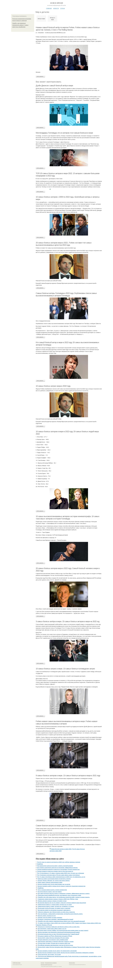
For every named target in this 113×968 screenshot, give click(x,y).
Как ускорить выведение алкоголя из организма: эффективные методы (57, 867)
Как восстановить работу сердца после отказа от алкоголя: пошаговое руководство (61, 886)
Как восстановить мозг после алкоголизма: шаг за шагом (54, 884)
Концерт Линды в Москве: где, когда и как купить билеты (54, 880)
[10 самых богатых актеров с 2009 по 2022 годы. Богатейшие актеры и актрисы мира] (69, 225)
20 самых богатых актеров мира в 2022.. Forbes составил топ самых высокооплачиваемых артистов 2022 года (63, 244)
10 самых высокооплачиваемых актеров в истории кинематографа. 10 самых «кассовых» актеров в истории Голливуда (67, 517)
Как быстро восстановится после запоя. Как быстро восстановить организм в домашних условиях (66, 952)
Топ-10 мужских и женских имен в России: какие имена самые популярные (58, 875)
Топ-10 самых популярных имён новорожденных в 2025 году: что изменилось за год (61, 877)
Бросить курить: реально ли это (47, 915)
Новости (56, 8)
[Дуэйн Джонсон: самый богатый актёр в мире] (69, 115)
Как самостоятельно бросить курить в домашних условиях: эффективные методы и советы (64, 893)
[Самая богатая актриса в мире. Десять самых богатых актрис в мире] (69, 850)
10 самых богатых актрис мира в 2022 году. (53, 386)
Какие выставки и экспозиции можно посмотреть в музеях (54, 879)
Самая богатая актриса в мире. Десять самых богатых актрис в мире (64, 825)
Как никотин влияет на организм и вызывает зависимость (54, 910)
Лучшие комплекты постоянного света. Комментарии (53, 940)
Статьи (62, 8)
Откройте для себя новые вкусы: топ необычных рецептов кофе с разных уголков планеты (64, 897)
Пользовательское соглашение (51, 962)
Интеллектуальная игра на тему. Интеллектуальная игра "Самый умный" (58, 934)
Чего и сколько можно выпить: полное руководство (52, 890)
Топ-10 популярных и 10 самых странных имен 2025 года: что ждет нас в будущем (60, 873)
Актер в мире (41, 18)
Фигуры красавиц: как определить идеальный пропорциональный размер (59, 932)
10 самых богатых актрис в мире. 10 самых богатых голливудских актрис (65, 668)
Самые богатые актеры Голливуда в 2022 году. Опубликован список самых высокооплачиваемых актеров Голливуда (66, 294)
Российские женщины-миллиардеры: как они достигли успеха (55, 945)
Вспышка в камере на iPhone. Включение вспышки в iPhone (55, 936)
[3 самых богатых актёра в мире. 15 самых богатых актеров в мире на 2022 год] (69, 650)
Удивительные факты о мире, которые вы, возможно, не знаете (56, 906)
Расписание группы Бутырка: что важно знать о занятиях (54, 908)
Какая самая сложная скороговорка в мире (50, 882)
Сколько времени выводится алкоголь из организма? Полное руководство (58, 869)
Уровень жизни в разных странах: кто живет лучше (52, 901)
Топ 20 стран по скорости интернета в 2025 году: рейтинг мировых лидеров (58, 862)
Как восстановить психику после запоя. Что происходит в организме (57, 951)
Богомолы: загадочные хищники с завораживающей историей (55, 919)
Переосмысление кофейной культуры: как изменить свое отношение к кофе (59, 895)
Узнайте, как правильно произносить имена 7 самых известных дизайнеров (20, 25)
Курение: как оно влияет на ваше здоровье (50, 917)
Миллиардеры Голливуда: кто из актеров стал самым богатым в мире (64, 133)
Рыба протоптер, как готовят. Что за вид (49, 954)
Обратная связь (72, 962)
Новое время (56, 3)
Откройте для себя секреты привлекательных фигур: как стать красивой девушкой (61, 921)
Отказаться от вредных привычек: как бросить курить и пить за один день (58, 927)
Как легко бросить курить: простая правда (50, 891)
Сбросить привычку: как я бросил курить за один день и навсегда (56, 912)
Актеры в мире (52, 18)
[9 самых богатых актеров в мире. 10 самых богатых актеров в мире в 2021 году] (69, 805)
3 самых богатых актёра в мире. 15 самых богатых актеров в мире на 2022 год (67, 621)
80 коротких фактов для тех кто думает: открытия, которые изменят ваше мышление (62, 903)
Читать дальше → (40, 76)
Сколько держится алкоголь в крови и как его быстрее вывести (55, 871)
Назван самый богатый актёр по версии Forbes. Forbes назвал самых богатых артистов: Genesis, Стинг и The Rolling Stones (68, 28)
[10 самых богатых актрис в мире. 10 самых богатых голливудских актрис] (69, 701)
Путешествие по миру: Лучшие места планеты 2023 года (54, 943)
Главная (49, 8)
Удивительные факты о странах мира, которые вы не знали (55, 904)
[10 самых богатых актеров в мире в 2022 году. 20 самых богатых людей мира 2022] (69, 498)
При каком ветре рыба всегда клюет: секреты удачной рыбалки (55, 866)
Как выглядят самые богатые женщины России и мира (53, 938)
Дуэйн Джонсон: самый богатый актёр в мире (54, 85)
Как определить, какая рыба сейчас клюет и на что (52, 928)
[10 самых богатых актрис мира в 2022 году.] (69, 404)
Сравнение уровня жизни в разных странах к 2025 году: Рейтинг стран (58, 899)
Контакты (42, 962)
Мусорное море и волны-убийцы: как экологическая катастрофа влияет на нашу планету (63, 930)
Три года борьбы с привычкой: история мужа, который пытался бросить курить (60, 914)
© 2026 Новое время (16, 962)
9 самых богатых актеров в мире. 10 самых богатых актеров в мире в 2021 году (68, 775)
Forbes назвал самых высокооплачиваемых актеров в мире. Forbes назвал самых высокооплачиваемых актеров (66, 722)
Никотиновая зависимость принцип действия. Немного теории (55, 941)
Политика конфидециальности (46, 964)
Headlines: (40, 864)
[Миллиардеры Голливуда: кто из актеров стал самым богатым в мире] (69, 157)
